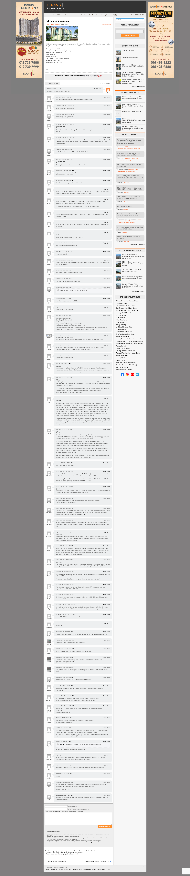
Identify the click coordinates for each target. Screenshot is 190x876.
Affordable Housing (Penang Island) (127, 301)
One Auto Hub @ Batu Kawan (125, 334)
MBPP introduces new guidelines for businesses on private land (132, 98)
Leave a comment (106, 24)
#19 (70, 270)
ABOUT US (54, 869)
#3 (73, 105)
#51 (72, 667)
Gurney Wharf (120, 317)
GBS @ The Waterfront (123, 313)
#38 (72, 532)
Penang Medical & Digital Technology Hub (129, 341)
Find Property (69, 15)
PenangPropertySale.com (69, 852)
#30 (71, 398)
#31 (71, 429)
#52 (72, 677)
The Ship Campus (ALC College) (126, 365)
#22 (70, 298)
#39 (72, 545)
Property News (50, 24)
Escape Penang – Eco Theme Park (127, 310)
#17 (71, 251)
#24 (70, 315)
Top (144, 867)
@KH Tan (82, 514)
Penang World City (122, 355)
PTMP (108, 869)
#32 (72, 462)
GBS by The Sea (121, 315)
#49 (73, 648)
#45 (74, 614)
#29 (71, 377)
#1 (61, 88)
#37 (72, 520)
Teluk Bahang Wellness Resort (126, 362)
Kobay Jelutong (121, 325)
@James (58, 366)
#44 (74, 604)
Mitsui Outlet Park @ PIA (124, 332)
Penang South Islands (123, 348)
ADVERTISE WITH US (65, 869)
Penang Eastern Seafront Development (128, 339)
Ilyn (61, 290)
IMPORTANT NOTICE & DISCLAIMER (94, 869)
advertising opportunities (92, 842)
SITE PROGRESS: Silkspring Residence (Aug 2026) (131, 270)
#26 (70, 345)
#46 (74, 623)
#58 (70, 741)
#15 (73, 232)
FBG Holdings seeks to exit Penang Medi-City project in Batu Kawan (132, 106)
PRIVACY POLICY (78, 869)
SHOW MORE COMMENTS (137, 244)
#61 (71, 773)
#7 (73, 149)
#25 (70, 335)
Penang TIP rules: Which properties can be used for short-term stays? (132, 128)
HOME (47, 869)
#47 (72, 631)
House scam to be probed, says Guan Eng (96, 861)
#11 (73, 189)
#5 (73, 124)
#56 (71, 717)
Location (48, 15)
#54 (73, 695)
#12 (73, 199)
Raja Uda (57, 24)
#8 (71, 159)
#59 (70, 755)
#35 (72, 498)
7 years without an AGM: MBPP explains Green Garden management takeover (129, 220)
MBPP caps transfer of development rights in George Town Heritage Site (133, 120)
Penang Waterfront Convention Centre (128, 353)
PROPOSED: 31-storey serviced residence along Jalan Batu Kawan (133, 66)
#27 (70, 355)
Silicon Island (120, 360)
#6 (73, 137)
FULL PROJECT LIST (137, 15)
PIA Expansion (120, 358)
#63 (72, 795)
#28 (70, 363)
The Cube (126, 182)
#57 (70, 727)
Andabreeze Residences (130, 57)
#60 (72, 765)
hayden (62, 744)
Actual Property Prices (103, 15)
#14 (73, 222)
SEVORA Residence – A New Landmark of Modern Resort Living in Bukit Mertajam (133, 74)
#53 (72, 685)
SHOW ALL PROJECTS (138, 86)
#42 (73, 584)
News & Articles (57, 15)
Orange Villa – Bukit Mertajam (132, 111)
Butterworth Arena (121, 303)
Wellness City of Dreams (124, 369)
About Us (91, 15)
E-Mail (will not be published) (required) (78, 809)
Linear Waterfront (121, 329)
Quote (99, 88)
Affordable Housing (80, 15)
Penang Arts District (122, 336)
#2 (70, 97)
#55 (73, 705)
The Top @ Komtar (122, 367)
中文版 (115, 15)
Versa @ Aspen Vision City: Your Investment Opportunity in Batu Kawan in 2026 (132, 81)
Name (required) (72, 806)
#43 (73, 594)
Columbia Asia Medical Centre (125, 306)
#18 (72, 260)
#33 (72, 471)
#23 (70, 307)
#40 (72, 559)
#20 (70, 278)
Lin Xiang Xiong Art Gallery (124, 327)
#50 (72, 657)
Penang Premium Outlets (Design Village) (129, 343)
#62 (72, 782)
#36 (72, 508)
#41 (73, 571)
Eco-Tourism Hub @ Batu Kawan (126, 308)
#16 (73, 243)
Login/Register (56, 811)
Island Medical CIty (122, 322)
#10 (73, 180)
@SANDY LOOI (60, 127)
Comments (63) (52, 83)
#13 (73, 212)
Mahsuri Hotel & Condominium (57, 861)
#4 (73, 114)
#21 (70, 287)
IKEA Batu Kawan (121, 320)
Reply (95, 88)
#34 (72, 486)
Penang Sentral (121, 346)
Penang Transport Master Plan (125, 351)
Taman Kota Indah (128, 50)
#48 (73, 640)
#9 (73, 170)
